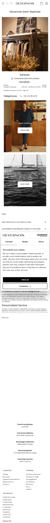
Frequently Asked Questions (11, 479)
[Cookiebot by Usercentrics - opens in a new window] (37, 235)
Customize (23, 286)
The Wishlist (6, 517)
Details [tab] (25, 242)
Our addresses (30, 482)
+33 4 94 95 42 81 (30, 96)
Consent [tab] (8, 242)
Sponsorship (6, 510)
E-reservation (7, 507)
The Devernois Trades (32, 477)
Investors (29, 489)
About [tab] (41, 242)
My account (6, 477)
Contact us (6, 484)
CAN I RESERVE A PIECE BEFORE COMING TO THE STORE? (21, 229)
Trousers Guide (7, 502)
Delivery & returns (8, 482)
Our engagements (31, 479)
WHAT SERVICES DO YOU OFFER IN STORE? (16, 222)
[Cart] (41, 3)
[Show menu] (3, 3)
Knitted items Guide (9, 497)
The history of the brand (33, 474)
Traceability (6, 512)
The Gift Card (7, 515)
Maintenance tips (8, 505)
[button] (7, 3)
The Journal (29, 484)
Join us (28, 487)
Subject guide (7, 500)
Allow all (25, 280)
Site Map (5, 474)
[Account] (46, 3)
